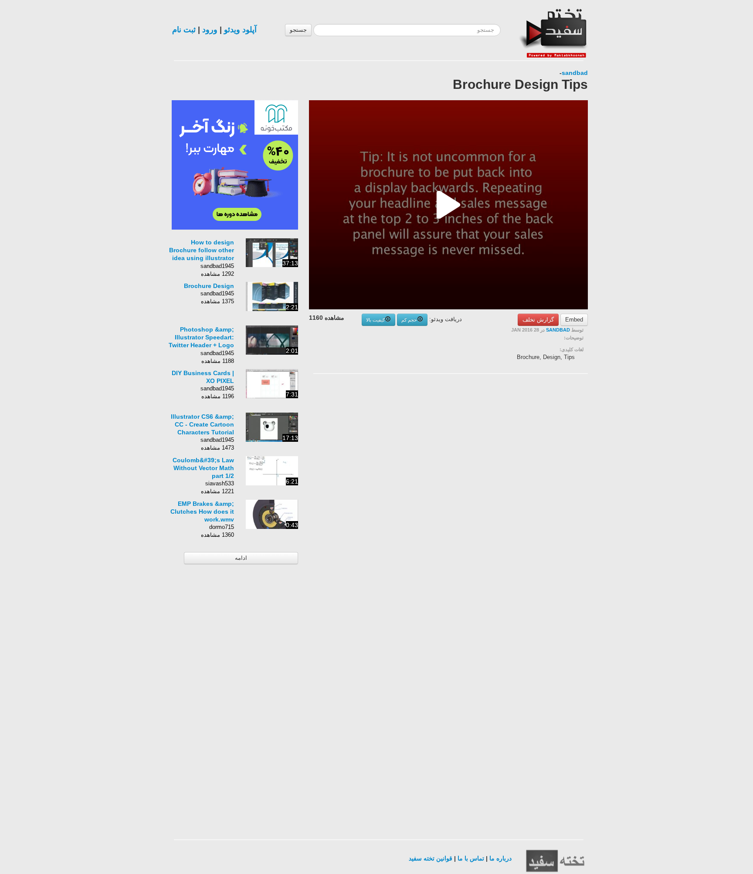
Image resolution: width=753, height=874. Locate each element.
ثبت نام (184, 29)
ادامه (241, 558)
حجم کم (409, 319)
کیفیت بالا (375, 319)
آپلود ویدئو (240, 29)
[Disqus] (522, 491)
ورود (209, 29)
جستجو (298, 30)
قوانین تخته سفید (430, 858)
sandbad (575, 72)
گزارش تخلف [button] (538, 319)
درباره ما (500, 858)
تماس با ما (471, 858)
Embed (574, 319)
